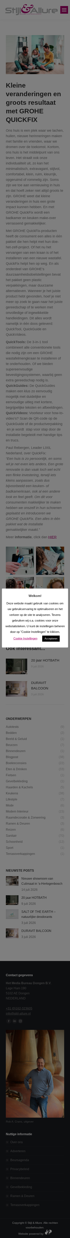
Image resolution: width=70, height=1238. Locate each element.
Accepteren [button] (51, 638)
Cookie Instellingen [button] (25, 638)
